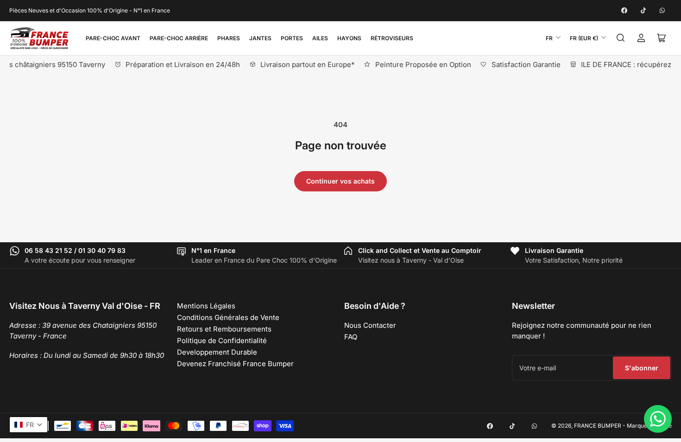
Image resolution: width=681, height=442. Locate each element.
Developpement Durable (217, 352)
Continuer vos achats (340, 181)
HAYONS (349, 38)
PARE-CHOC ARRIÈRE (179, 38)
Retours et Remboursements (224, 329)
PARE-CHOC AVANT (113, 38)
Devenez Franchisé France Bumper (235, 363)
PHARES (228, 38)
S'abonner (641, 368)
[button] (28, 424)
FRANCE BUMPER (597, 425)
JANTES (260, 38)
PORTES (292, 38)
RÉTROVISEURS (392, 38)
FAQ (350, 336)
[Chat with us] (658, 419)
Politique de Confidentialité (222, 340)
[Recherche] (621, 38)
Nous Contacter (370, 325)
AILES (320, 38)
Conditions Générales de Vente (228, 317)
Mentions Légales (206, 305)
